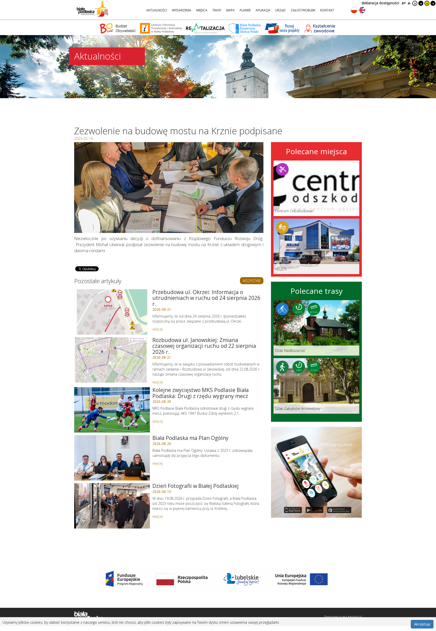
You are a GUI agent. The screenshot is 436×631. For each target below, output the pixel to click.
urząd (280, 10)
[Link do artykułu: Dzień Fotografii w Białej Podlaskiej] (112, 506)
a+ (403, 3)
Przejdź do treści (14, 3)
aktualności (156, 10)
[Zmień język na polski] (354, 10)
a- (409, 3)
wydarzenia (181, 10)
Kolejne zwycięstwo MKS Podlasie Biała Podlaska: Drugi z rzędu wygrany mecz (200, 392)
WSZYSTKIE (251, 280)
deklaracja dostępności (380, 3)
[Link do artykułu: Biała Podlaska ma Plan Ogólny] (112, 458)
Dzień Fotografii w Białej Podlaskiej (195, 485)
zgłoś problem (303, 10)
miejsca (201, 10)
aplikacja (263, 10)
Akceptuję (422, 624)
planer (245, 10)
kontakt (327, 10)
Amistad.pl (355, 617)
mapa (230, 10)
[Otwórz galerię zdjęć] (168, 187)
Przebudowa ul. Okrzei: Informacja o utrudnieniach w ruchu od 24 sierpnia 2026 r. (206, 297)
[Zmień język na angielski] (362, 10)
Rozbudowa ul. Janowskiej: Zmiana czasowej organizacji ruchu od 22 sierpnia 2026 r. (204, 345)
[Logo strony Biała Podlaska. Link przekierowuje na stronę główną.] (92, 9)
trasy (216, 10)
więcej (157, 328)
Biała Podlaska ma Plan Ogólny (190, 437)
